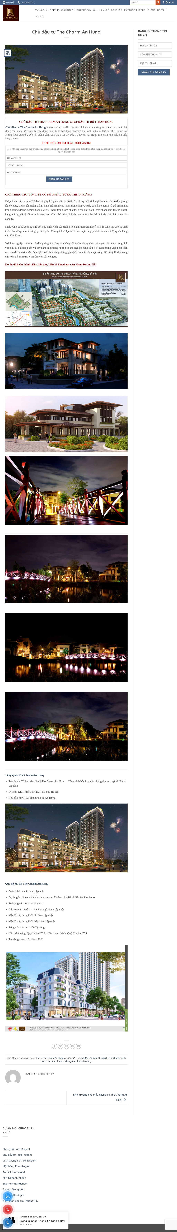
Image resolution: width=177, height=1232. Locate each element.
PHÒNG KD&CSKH (156, 10)
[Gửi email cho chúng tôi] (173, 3)
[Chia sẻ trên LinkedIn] (78, 1046)
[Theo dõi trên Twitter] (170, 3)
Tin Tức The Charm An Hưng (49, 1058)
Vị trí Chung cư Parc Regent (19, 1160)
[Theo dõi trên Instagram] (166, 3)
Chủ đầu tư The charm (109, 1058)
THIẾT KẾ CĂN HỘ (86, 10)
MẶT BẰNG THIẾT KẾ (134, 10)
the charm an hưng (61, 1061)
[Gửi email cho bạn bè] (66, 1046)
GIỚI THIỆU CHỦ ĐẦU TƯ (61, 10)
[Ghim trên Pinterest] (72, 1046)
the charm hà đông (81, 1061)
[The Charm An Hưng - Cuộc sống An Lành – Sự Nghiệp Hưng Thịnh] (16, 13)
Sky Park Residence (15, 1183)
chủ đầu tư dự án (88, 1058)
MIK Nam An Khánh (14, 1178)
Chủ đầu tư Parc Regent (17, 1154)
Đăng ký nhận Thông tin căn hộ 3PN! (42, 1227)
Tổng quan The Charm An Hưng (24, 775)
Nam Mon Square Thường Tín (20, 1200)
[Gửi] (158, 2)
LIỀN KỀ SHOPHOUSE (110, 10)
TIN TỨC (40, 16)
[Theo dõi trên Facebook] (163, 3)
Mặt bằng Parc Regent (17, 1166)
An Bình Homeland (14, 1172)
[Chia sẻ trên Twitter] (60, 1046)
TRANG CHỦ (41, 10)
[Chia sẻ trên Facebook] (54, 1046)
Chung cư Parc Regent (16, 1149)
